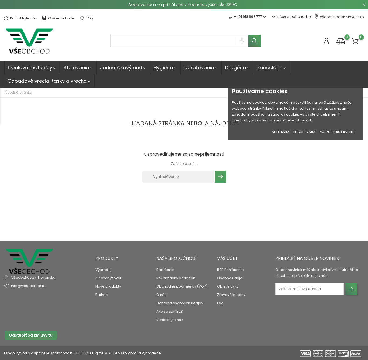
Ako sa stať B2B (169, 311)
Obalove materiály (32, 67)
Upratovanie (201, 67)
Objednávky (227, 286)
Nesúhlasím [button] (304, 132)
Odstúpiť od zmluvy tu (31, 335)
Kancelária (272, 67)
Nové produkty (108, 286)
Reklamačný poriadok (175, 278)
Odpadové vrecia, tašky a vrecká (49, 81)
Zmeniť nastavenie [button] (337, 132)
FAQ (89, 18)
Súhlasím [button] (280, 132)
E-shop (101, 294)
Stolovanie (78, 67)
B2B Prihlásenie (230, 269)
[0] (340, 41)
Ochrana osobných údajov (179, 303)
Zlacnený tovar (108, 278)
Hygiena (165, 67)
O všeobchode (61, 18)
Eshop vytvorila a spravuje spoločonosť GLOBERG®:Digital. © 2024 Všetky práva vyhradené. (83, 353)
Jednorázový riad (123, 67)
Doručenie (165, 269)
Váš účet (227, 258)
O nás (161, 294)
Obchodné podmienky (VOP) (182, 286)
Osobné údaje (229, 278)
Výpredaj (103, 269)
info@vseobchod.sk (294, 16)
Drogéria (237, 67)
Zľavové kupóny (231, 294)
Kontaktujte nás (23, 18)
